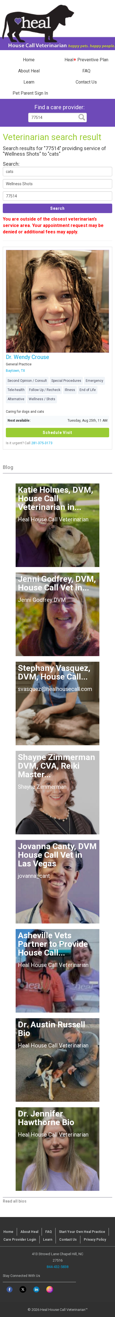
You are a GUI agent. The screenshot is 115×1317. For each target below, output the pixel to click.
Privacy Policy (95, 1240)
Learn (28, 82)
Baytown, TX (15, 371)
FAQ (86, 71)
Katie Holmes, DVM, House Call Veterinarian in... (55, 498)
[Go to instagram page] (49, 1289)
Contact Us (86, 82)
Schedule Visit (57, 432)
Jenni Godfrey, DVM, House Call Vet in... (57, 583)
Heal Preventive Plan (86, 59)
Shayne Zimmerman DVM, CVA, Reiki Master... (56, 765)
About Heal (29, 71)
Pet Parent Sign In (30, 93)
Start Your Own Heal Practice (82, 1232)
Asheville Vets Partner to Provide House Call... (53, 943)
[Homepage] (57, 25)
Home (29, 59)
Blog (8, 467)
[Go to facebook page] (9, 1289)
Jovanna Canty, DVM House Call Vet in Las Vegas (57, 854)
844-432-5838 (57, 1267)
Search (57, 208)
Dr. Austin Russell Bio (51, 1029)
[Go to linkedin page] (36, 1289)
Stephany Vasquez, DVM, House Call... (54, 672)
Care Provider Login (19, 1240)
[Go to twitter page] (23, 1289)
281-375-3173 (41, 443)
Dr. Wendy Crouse (27, 357)
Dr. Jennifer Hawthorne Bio (46, 1118)
